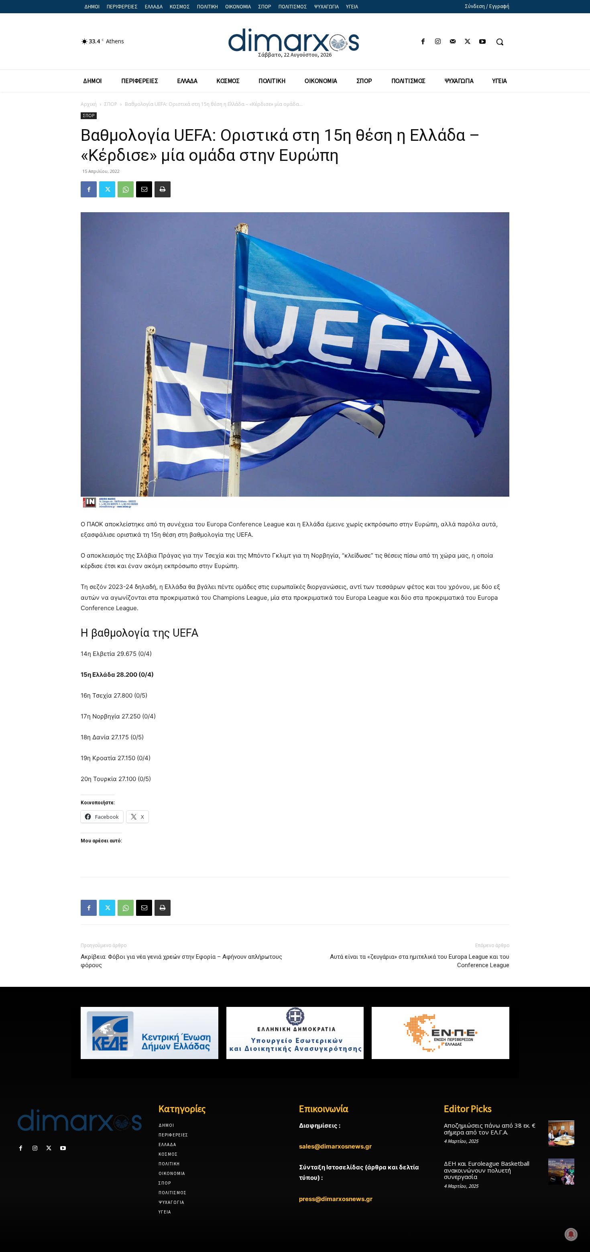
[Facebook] (422, 42)
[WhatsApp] (126, 189)
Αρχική (89, 104)
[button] (499, 41)
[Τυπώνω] (163, 189)
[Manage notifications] (571, 1234)
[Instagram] (437, 42)
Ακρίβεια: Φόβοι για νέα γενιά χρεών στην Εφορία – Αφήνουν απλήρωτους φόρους (181, 961)
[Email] (144, 189)
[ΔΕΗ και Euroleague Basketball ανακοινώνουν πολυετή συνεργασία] (561, 1172)
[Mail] (452, 42)
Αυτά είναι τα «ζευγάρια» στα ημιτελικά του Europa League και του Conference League (419, 961)
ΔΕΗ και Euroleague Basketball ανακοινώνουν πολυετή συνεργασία (486, 1170)
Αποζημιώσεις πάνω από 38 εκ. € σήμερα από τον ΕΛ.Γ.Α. (489, 1128)
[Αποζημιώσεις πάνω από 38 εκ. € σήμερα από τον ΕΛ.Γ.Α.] (561, 1133)
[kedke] (149, 1033)
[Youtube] (482, 42)
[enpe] (440, 1033)
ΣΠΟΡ (110, 104)
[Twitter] (467, 42)
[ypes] (295, 1033)
